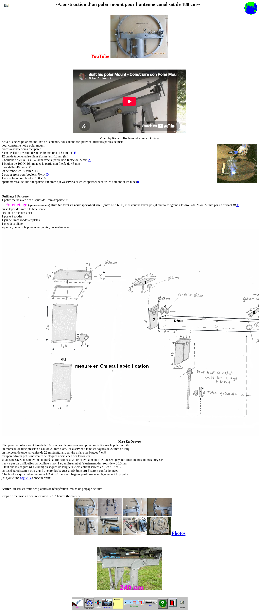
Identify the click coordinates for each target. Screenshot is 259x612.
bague (25, 478)
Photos (179, 533)
